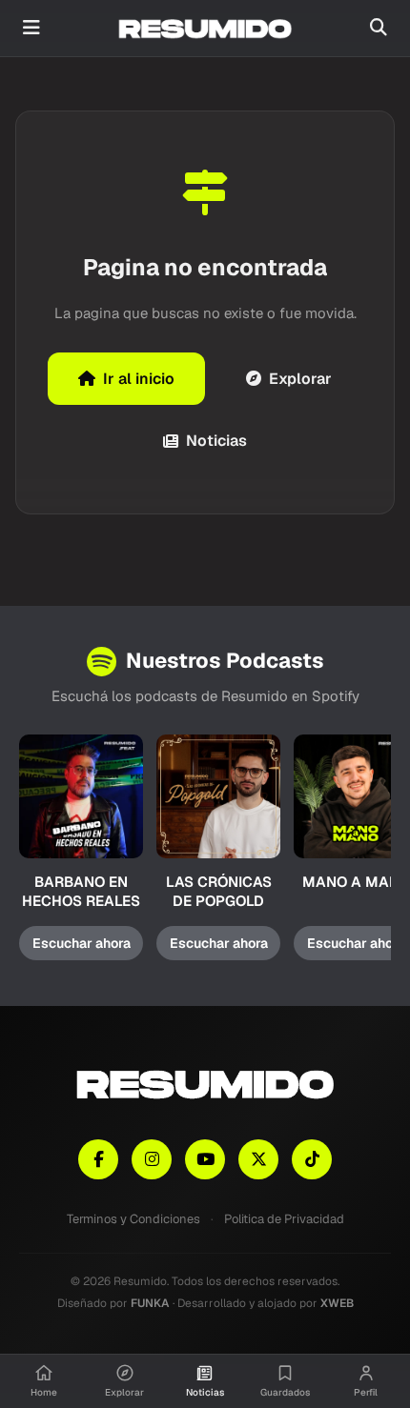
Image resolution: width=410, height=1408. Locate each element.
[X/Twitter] (258, 1159)
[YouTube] (205, 1159)
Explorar (300, 379)
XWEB (337, 1303)
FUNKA (150, 1303)
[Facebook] (98, 1159)
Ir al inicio (138, 379)
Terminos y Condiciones (133, 1219)
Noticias (216, 441)
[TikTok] (312, 1159)
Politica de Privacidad (284, 1219)
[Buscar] (378, 28)
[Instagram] (152, 1159)
